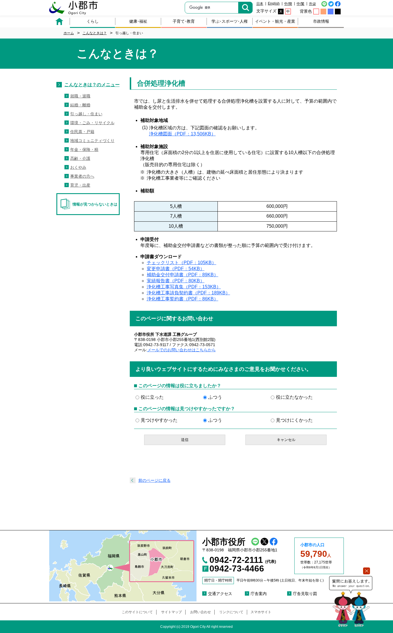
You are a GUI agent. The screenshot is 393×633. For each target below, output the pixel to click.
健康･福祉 (138, 21)
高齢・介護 (80, 158)
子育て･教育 (184, 21)
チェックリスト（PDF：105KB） (181, 262)
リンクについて (231, 612)
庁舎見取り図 (305, 593)
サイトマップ (171, 612)
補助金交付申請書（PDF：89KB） (182, 274)
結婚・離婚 (80, 105)
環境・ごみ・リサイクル (92, 122)
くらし (93, 21)
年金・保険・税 (84, 149)
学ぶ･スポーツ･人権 (229, 21)
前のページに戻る (154, 480)
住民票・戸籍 (82, 131)
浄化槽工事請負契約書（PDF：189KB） (188, 292)
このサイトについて (137, 612)
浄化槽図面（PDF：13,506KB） (182, 133)
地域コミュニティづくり (92, 140)
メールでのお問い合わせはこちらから (181, 350)
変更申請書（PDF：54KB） (176, 268)
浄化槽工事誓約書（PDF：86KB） (182, 298)
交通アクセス (220, 593)
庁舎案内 (259, 593)
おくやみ (78, 167)
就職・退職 (80, 96)
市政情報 (321, 21)
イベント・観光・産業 (275, 21)
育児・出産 (80, 185)
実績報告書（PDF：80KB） (176, 280)
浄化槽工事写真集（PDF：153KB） (184, 286)
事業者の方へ (82, 176)
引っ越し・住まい (86, 114)
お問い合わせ (200, 612)
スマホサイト (261, 612)
